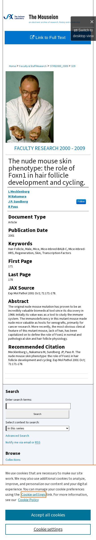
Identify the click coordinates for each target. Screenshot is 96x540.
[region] (48, 502)
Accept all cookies (48, 515)
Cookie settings (33, 494)
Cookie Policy (28, 499)
